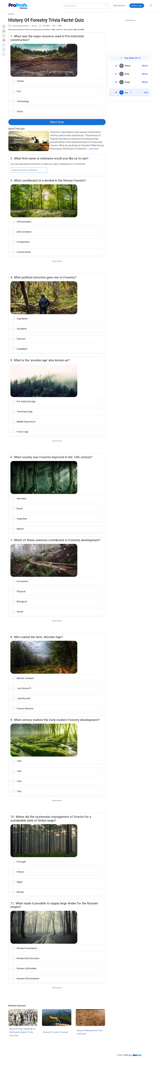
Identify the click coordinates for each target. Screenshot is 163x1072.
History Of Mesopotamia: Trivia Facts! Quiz (89, 1032)
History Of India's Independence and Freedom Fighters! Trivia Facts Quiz (22, 1032)
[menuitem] (119, 6)
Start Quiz (57, 122)
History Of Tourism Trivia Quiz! (55, 1032)
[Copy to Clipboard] (4, 49)
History (34, 26)
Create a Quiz (136, 6)
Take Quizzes (118, 6)
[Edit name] (130, 92)
